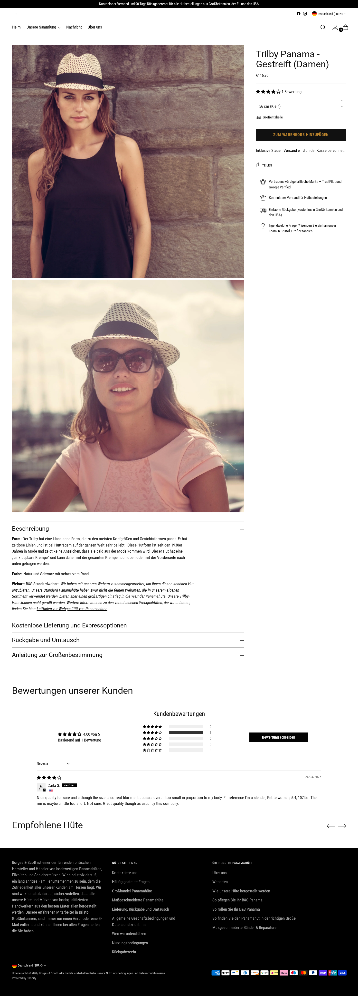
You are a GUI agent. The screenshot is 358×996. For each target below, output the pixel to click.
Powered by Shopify (24, 978)
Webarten (220, 881)
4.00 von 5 (91, 734)
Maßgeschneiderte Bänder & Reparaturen (245, 927)
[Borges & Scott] (14, 15)
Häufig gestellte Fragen (131, 881)
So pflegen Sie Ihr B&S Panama (237, 900)
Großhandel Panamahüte (132, 891)
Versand (290, 150)
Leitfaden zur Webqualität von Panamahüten (72, 608)
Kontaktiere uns (125, 872)
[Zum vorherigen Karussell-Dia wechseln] (331, 826)
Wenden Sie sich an (314, 225)
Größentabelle (273, 117)
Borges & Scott (48, 973)
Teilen (267, 165)
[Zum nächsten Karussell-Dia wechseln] (342, 826)
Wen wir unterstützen (129, 933)
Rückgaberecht (124, 951)
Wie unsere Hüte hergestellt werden (241, 891)
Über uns (219, 872)
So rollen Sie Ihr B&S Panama (236, 909)
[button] (269, 91)
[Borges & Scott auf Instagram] (305, 13)
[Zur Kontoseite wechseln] (333, 27)
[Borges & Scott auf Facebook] (298, 13)
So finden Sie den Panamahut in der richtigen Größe (254, 918)
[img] (49, 777)
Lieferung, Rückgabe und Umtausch (140, 909)
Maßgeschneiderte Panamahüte (137, 900)
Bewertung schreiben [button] (278, 737)
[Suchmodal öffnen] (323, 27)
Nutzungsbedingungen (130, 942)
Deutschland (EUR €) (330, 14)
